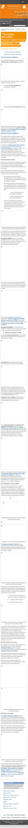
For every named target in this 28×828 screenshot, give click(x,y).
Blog (2, 23)
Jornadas (16, 43)
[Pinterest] (27, 13)
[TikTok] (19, 17)
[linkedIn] (21, 13)
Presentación (5, 40)
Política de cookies (5, 817)
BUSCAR (11, 25)
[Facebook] (16, 13)
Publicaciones (5, 45)
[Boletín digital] (27, 17)
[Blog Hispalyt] (24, 17)
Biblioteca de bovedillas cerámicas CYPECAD (12, 428)
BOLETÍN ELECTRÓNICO (18, 782)
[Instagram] (24, 13)
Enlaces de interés (16, 817)
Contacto (8, 23)
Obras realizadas (15, 45)
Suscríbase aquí (8, 785)
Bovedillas (17, 29)
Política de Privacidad (19, 815)
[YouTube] (21, 17)
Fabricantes (14, 40)
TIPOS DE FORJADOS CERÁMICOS (12, 52)
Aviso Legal (10, 815)
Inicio (2, 29)
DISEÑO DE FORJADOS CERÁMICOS (13, 54)
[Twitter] (19, 13)
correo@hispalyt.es (14, 823)
